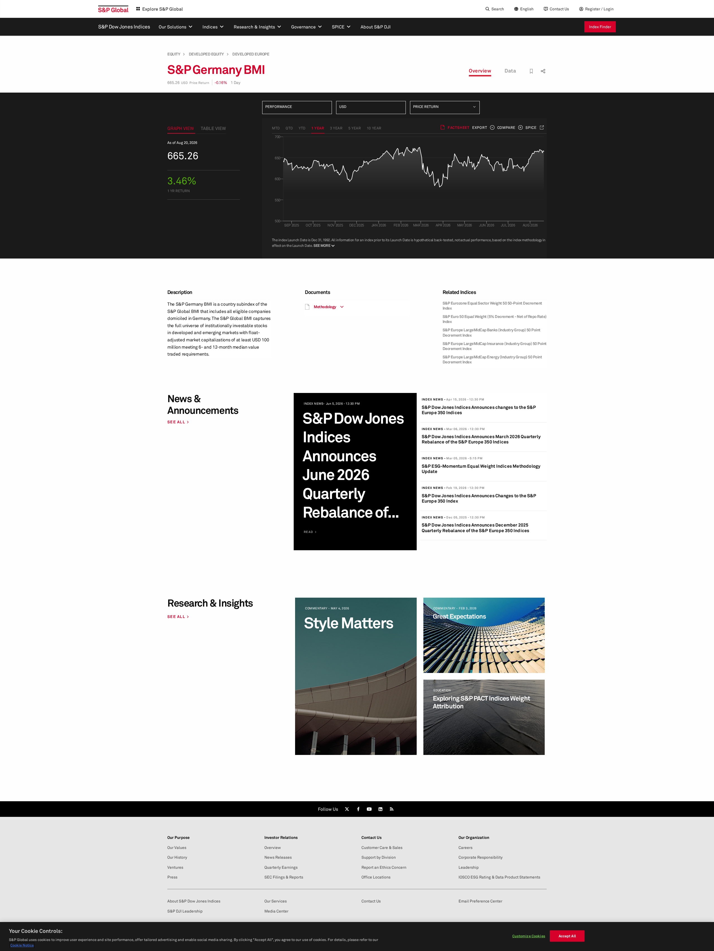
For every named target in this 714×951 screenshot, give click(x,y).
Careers (465, 847)
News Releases (278, 857)
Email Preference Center (480, 901)
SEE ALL (176, 421)
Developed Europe (250, 54)
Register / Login (599, 8)
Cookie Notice (22, 945)
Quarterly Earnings (281, 867)
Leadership (469, 867)
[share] (542, 66)
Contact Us (559, 8)
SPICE (531, 127)
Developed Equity (206, 54)
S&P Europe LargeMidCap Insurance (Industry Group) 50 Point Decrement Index (495, 346)
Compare (506, 127)
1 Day (235, 82)
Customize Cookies (528, 936)
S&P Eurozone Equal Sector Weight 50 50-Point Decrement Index (492, 305)
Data (510, 70)
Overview (480, 70)
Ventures (175, 867)
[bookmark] (531, 71)
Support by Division (378, 857)
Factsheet (458, 127)
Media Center (276, 911)
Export (479, 127)
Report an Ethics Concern (383, 867)
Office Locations (375, 877)
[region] (357, 936)
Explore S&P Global (162, 9)
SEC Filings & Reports (283, 877)
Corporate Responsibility (481, 857)
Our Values (176, 847)
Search (497, 8)
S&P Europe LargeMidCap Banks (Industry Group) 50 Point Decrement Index (492, 332)
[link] (346, 809)
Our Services (275, 901)
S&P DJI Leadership (184, 911)
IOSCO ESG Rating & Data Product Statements (499, 877)
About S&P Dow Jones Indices (193, 901)
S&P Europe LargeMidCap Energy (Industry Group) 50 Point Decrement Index (492, 359)
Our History (177, 857)
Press (172, 877)
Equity (173, 54)
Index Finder (600, 26)
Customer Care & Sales (381, 847)
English (527, 8)
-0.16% (220, 82)
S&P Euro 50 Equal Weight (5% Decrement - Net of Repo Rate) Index (495, 319)
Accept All (567, 936)
